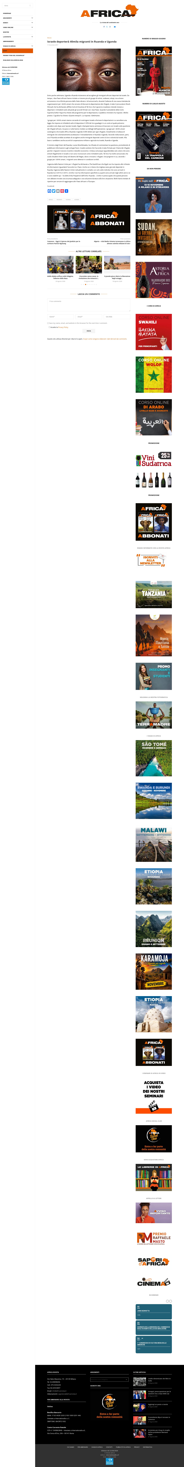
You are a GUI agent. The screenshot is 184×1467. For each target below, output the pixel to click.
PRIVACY (136, 1447)
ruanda (68, 199)
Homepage (7, 13)
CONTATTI (109, 1447)
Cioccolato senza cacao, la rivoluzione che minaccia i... (60, 277)
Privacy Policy (63, 327)
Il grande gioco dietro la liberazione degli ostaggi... (89, 277)
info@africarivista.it (59, 1391)
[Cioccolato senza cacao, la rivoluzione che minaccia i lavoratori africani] (60, 264)
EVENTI (5, 23)
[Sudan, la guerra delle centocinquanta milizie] (117, 264)
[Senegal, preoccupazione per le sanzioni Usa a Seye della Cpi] (139, 1394)
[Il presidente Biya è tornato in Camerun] (139, 1420)
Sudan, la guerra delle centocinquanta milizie (117, 277)
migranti (59, 199)
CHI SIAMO (70, 1447)
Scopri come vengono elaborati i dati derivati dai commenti (104, 339)
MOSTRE (6, 32)
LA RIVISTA (7, 37)
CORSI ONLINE (8, 27)
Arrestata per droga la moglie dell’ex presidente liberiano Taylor (159, 1432)
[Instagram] (110, 26)
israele (51, 199)
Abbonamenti (8, 41)
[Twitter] (107, 26)
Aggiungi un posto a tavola (158, 1404)
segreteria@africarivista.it (67, 1394)
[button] (50, 270)
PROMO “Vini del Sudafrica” (13, 55)
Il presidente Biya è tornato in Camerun (159, 1418)
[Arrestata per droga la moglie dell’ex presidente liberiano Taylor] (139, 1433)
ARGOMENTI (7, 18)
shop (5, 51)
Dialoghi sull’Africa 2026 (13, 60)
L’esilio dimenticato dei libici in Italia (159, 1380)
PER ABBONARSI (83, 1447)
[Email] (115, 26)
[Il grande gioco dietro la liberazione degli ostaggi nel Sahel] (89, 264)
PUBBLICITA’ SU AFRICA (123, 1447)
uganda (76, 199)
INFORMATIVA (147, 1447)
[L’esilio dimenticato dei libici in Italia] (139, 1382)
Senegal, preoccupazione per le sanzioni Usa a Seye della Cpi (159, 1392)
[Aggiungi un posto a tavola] (139, 1407)
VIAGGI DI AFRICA (9, 46)
